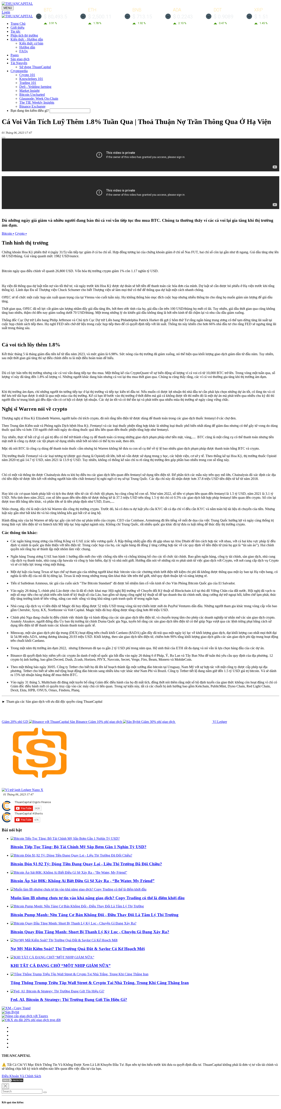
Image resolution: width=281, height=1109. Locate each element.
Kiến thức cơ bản (31, 43)
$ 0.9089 (223, 17)
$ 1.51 (261, 17)
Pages (15, 55)
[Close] (5, 1086)
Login (6, 12)
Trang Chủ (18, 23)
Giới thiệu (17, 27)
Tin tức (15, 31)
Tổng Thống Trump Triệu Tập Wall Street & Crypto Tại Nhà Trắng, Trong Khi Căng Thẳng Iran (100, 982)
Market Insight (29, 90)
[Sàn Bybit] (10, 1012)
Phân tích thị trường (24, 35)
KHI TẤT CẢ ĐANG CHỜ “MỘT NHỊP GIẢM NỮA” (61, 965)
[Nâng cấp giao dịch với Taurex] (25, 1016)
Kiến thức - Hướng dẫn (27, 39)
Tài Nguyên (19, 63)
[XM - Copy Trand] (16, 1008)
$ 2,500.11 (100, 17)
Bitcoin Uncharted (32, 94)
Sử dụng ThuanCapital (35, 67)
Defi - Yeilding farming (35, 87)
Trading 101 (27, 83)
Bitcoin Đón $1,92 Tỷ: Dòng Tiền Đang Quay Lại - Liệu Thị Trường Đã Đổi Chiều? (86, 864)
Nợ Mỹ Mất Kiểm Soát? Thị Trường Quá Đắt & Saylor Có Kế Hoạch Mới (78, 948)
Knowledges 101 (31, 79)
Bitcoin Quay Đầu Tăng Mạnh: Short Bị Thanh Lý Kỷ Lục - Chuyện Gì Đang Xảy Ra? (90, 932)
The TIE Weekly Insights (36, 102)
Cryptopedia (19, 71)
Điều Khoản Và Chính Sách (21, 1076)
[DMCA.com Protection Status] (13, 1081)
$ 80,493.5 (55, 17)
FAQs (23, 51)
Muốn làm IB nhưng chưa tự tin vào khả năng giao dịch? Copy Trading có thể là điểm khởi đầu (98, 898)
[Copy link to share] (3, 137)
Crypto (21, 233)
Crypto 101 (27, 75)
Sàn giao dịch (20, 59)
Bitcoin (8, 233)
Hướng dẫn (27, 47)
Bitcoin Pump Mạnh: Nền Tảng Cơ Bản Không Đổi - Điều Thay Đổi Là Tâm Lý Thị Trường (94, 914)
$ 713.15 (142, 17)
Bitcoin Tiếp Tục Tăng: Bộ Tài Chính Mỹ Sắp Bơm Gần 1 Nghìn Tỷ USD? (78, 847)
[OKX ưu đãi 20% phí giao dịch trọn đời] (31, 1020)
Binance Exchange (32, 106)
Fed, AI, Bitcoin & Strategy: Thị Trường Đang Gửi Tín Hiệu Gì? (69, 999)
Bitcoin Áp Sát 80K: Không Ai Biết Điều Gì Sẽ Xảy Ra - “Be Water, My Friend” (83, 880)
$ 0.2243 (183, 17)
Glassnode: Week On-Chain (38, 98)
